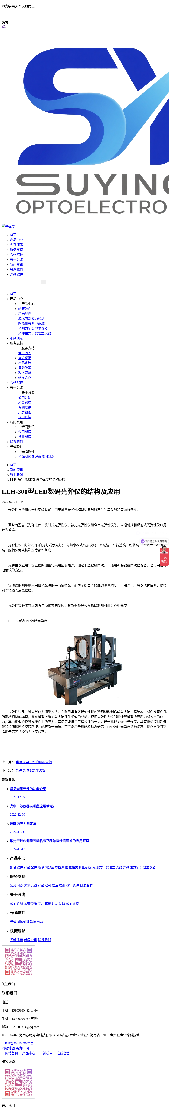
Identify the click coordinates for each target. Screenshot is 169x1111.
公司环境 (24, 417)
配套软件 (24, 308)
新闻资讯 (16, 264)
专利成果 (24, 407)
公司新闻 (24, 432)
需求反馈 (24, 358)
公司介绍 (24, 397)
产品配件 (24, 313)
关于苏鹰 (16, 259)
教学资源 (24, 373)
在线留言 (63, 1053)
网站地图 (8, 1048)
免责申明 (22, 1048)
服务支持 (16, 249)
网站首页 (11, 1053)
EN (4, 26)
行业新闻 (24, 437)
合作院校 (16, 254)
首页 (13, 235)
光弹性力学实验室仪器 (34, 333)
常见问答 (24, 353)
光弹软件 (16, 274)
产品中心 (16, 240)
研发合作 (24, 377)
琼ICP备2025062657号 (17, 1043)
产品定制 (24, 363)
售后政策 (24, 368)
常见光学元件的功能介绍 (34, 762)
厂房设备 (24, 412)
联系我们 (16, 269)
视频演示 (16, 245)
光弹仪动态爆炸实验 (30, 770)
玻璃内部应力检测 (31, 318)
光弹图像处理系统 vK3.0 (36, 456)
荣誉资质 (24, 402)
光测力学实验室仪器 (33, 328)
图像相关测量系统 (31, 323)
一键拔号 (46, 1053)
